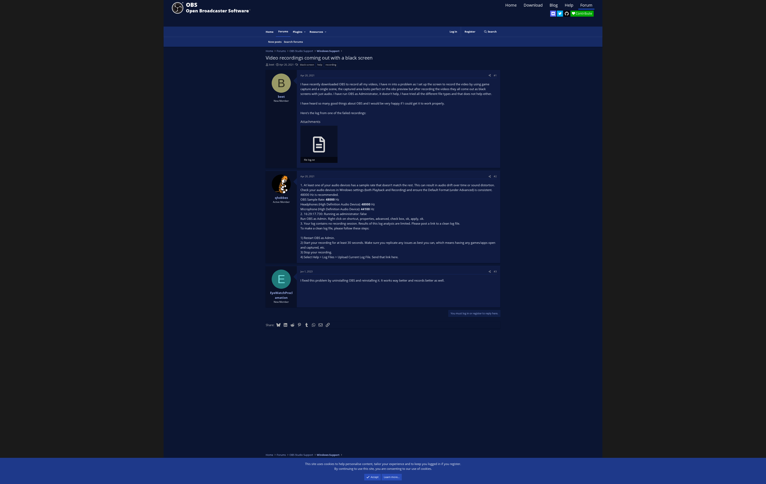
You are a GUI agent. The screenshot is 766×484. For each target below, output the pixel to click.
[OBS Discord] (553, 14)
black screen (307, 64)
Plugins (297, 32)
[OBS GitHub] (567, 14)
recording (331, 64)
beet (271, 64)
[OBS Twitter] (560, 14)
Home (511, 5)
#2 (495, 176)
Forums (283, 31)
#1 (495, 75)
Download (533, 5)
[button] (305, 32)
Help (569, 5)
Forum (586, 5)
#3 (495, 271)
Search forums (293, 42)
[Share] (489, 75)
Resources (316, 32)
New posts (274, 42)
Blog (554, 5)
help (319, 64)
